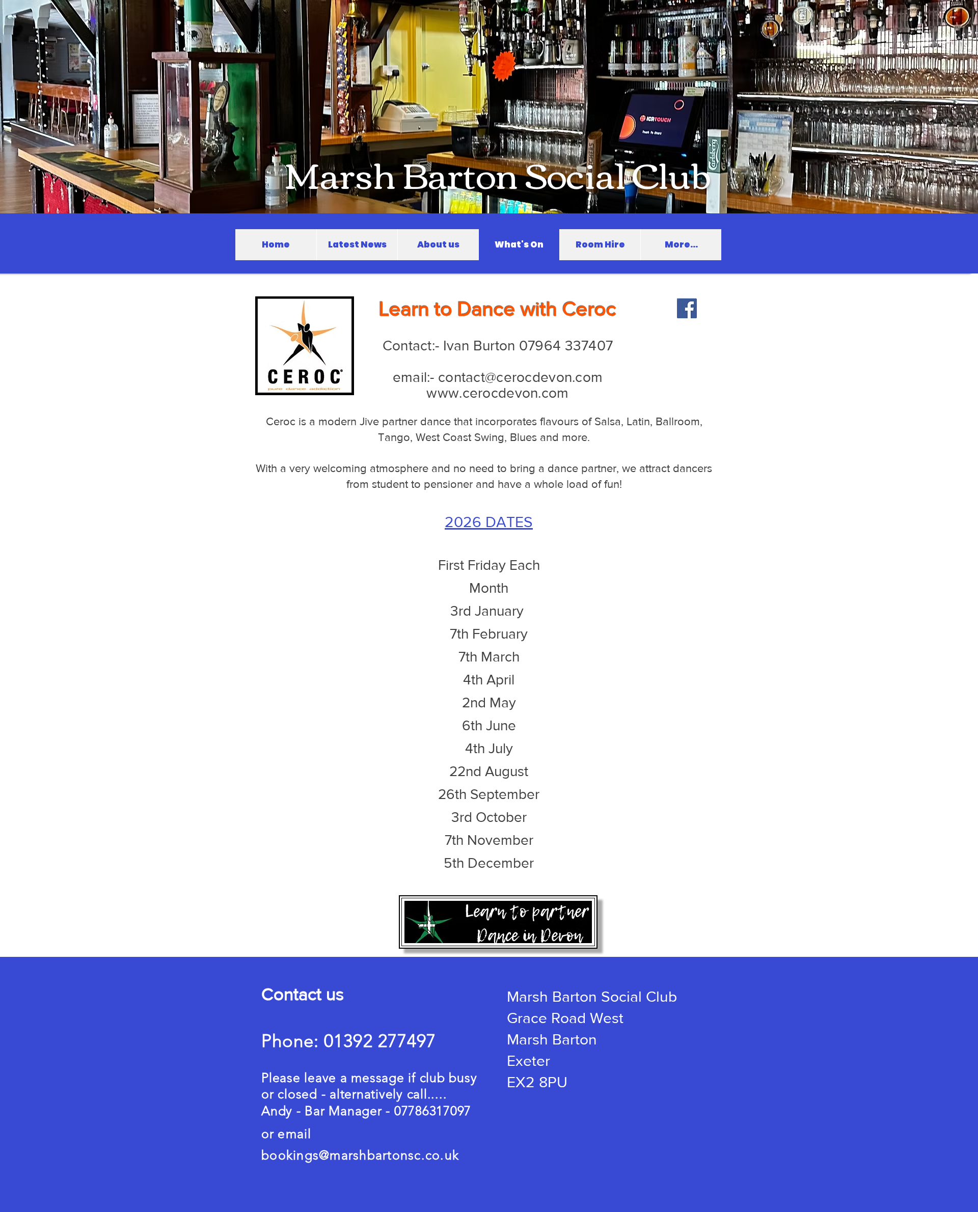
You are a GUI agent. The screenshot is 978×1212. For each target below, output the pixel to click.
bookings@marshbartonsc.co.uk (360, 1155)
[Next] (923, 106)
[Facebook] (687, 308)
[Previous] (55, 106)
